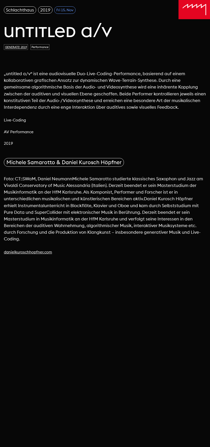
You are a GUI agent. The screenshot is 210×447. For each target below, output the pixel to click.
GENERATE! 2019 (16, 47)
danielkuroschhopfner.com (28, 252)
